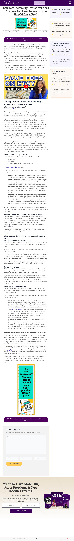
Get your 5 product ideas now (61, 55)
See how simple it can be (60, 35)
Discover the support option (61, 85)
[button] (59, 2)
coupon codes (17, 309)
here (18, 50)
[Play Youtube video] (26, 86)
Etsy (14, 109)
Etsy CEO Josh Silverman (12, 167)
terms (33, 32)
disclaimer (28, 32)
